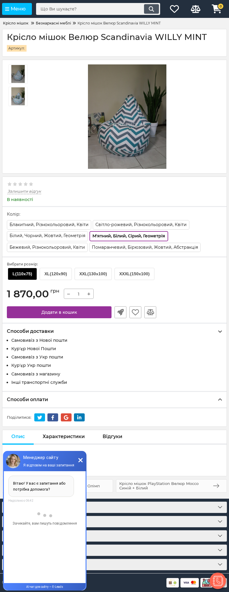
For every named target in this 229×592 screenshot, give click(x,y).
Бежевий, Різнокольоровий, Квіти (47, 247)
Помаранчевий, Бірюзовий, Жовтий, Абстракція (145, 247)
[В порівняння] (150, 312)
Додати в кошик (59, 312)
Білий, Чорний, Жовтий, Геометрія (47, 235)
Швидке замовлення (120, 312)
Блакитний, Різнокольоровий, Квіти (49, 224)
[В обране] (135, 312)
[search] (151, 9)
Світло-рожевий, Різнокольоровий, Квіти (141, 224)
